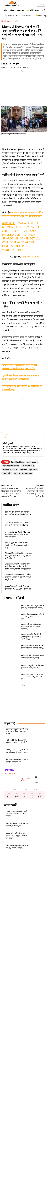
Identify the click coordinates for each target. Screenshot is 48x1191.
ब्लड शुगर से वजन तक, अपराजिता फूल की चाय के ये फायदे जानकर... (17, 751)
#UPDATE (8, 223)
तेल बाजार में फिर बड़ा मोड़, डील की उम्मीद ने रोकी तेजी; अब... (17, 760)
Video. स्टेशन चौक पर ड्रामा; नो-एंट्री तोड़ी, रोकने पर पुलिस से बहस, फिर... (32, 676)
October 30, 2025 (30, 256)
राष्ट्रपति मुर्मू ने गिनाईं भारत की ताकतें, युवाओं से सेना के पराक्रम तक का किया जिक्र (17, 545)
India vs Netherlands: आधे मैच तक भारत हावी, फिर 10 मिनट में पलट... (17, 813)
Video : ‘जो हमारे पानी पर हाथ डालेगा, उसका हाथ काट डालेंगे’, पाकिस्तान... (31, 626)
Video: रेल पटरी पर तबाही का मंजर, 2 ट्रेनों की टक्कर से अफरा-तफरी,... (32, 646)
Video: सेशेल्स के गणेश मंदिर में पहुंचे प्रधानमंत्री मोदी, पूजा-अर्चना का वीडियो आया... (33, 636)
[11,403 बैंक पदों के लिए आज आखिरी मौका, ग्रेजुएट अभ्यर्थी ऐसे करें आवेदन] (36, 836)
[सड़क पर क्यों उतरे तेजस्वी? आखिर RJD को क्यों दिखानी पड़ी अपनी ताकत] (37, 732)
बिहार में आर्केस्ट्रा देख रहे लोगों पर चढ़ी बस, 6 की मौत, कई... (17, 824)
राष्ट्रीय (15, 21)
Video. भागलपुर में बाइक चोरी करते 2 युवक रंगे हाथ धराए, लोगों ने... (33, 666)
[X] (17, 140)
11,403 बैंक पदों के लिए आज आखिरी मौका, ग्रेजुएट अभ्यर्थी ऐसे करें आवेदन (16, 835)
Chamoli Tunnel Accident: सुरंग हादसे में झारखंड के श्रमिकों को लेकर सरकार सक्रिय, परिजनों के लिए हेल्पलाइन (18, 566)
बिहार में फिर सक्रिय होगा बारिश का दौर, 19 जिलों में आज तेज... (17, 846)
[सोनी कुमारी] (6, 437)
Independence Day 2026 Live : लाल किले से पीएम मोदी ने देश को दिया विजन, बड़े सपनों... (18, 534)
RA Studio (6, 473)
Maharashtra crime (10, 466)
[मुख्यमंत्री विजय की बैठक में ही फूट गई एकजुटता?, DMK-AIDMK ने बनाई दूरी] (38, 588)
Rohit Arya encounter (23, 473)
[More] (41, 140)
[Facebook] (12, 140)
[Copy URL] (35, 140)
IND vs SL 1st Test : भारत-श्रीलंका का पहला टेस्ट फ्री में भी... (17, 741)
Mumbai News (28, 466)
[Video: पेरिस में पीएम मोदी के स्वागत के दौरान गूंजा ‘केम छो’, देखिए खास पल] (11, 657)
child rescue (32, 462)
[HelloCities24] (12, 4)
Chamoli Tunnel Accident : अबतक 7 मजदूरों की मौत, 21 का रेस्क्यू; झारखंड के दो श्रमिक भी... (18, 555)
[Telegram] (29, 140)
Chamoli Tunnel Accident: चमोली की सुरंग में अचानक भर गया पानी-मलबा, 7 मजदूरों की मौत (18, 576)
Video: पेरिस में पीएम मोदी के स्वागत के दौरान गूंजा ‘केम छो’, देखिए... (32, 656)
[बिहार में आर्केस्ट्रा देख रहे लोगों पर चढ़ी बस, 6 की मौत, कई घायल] (36, 825)
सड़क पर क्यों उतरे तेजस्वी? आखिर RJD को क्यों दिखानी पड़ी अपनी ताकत (17, 731)
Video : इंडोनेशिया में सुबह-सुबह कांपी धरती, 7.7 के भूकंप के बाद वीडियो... (33, 606)
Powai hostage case (28, 469)
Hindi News (5, 21)
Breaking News (17, 462)
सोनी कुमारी (16, 64)
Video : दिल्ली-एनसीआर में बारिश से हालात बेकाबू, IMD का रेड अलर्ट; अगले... (32, 616)
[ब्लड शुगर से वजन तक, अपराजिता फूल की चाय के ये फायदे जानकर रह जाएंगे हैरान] (37, 751)
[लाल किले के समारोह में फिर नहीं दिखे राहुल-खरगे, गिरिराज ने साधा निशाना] (38, 524)
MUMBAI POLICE (9, 469)
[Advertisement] (23, 88)
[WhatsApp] (23, 140)
